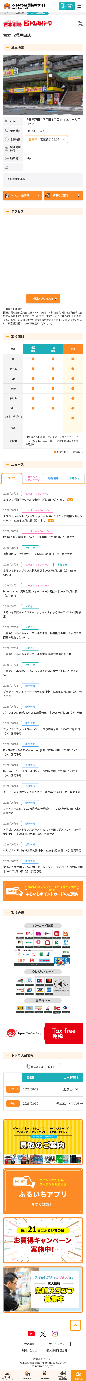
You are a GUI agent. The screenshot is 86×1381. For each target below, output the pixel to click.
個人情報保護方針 (56, 1350)
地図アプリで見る (43, 298)
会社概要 (29, 1344)
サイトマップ (57, 1344)
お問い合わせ (29, 1350)
